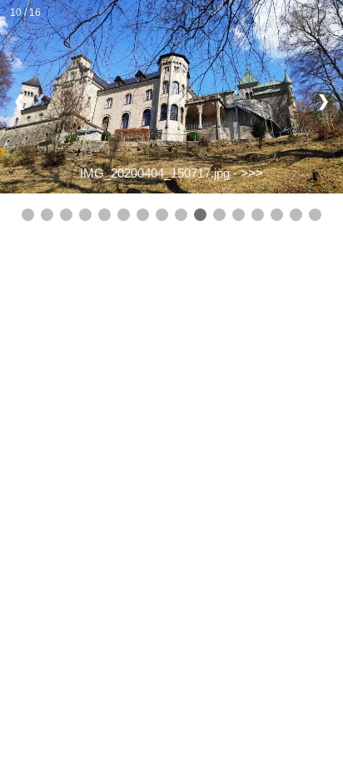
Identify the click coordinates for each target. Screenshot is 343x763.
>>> (252, 173)
